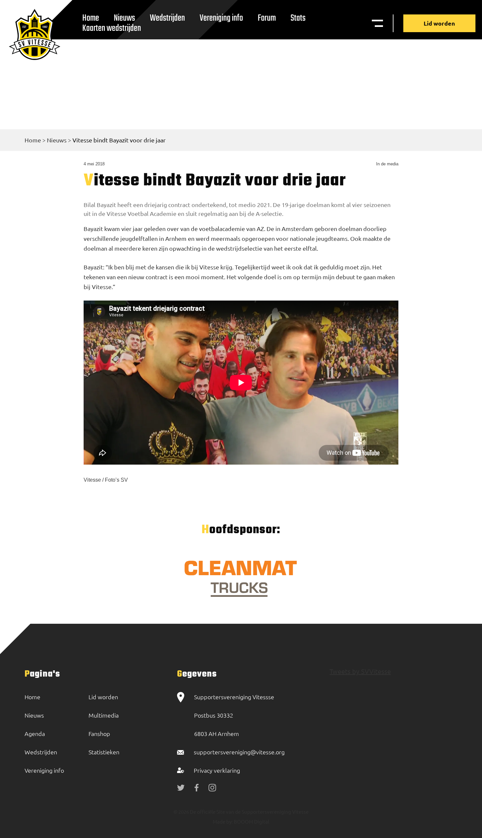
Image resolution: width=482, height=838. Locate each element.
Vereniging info (221, 18)
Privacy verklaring (217, 770)
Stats (298, 18)
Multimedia (104, 715)
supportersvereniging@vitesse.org (239, 752)
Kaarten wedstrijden (111, 28)
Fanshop (99, 733)
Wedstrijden (167, 18)
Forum (267, 18)
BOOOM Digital (251, 821)
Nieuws (57, 139)
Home (33, 139)
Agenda (35, 733)
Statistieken (104, 752)
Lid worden (439, 23)
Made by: (223, 821)
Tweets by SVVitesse (360, 671)
